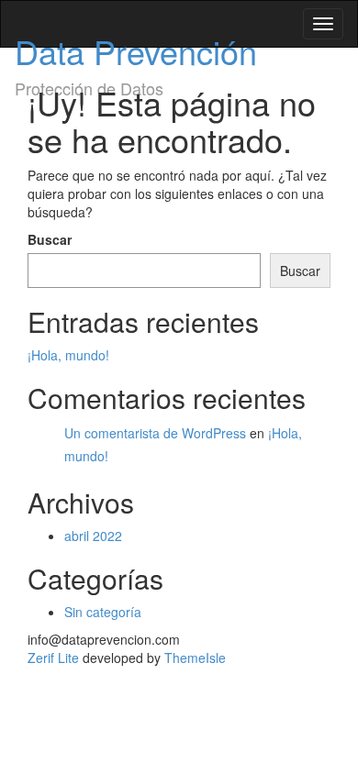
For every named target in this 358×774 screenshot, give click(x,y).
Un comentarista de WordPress (155, 433)
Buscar (50, 239)
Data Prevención (136, 51)
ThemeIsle (195, 657)
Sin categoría (102, 612)
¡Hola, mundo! (68, 355)
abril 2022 (93, 535)
